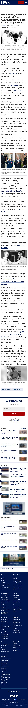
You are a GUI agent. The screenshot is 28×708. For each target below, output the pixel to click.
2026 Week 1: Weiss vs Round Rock (9, 540)
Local (2, 577)
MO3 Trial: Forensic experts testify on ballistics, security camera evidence (9, 452)
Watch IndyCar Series (4, 670)
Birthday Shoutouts (15, 577)
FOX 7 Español (4, 599)
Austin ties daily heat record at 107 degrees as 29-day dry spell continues (18, 496)
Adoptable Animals (17, 588)
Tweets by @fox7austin (6, 568)
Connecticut (17, 389)
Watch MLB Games (4, 664)
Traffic (2, 578)
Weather (16, 617)
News (3, 575)
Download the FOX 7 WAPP (17, 623)
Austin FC (3, 646)
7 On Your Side (16, 599)
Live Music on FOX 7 (17, 585)
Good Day (16, 575)
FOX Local (4, 594)
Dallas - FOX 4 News (16, 646)
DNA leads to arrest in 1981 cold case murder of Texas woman (8, 457)
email (20, 691)
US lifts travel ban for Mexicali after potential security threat (9, 438)
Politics (3, 582)
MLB (2, 647)
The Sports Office (5, 601)
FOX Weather (16, 630)
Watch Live (21, 2)
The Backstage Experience (4, 612)
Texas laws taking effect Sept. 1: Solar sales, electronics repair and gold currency (18, 476)
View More (23, 428)
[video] (23, 522)
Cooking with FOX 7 (17, 582)
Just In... (3, 428)
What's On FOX (5, 619)
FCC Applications (5, 636)
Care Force (15, 606)
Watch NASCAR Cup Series (5, 667)
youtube (17, 691)
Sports (3, 642)
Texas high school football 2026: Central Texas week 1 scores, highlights (8, 432)
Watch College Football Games (5, 661)
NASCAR (3, 649)
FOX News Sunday (5, 587)
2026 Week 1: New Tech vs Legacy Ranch (9, 534)
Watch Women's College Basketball (5, 676)
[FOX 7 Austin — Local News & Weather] (5, 2)
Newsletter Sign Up (5, 623)
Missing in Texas (17, 607)
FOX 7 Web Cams (17, 628)
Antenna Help (4, 638)
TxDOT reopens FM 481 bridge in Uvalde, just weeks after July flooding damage (18, 489)
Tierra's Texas (4, 597)
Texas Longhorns (5, 644)
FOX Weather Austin (4, 603)
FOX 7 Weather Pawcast (16, 620)
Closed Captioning (5, 632)
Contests (15, 590)
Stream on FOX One (4, 656)
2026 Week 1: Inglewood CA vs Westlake (8, 527)
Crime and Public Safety (5, 584)
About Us (4, 617)
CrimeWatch (16, 597)
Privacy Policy (15, 420)
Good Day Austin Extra (5, 606)
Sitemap (3, 589)
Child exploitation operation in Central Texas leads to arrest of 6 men (18, 469)
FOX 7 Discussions (17, 609)
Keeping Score (16, 580)
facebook (8, 691)
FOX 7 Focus (16, 601)
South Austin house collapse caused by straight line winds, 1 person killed (18, 483)
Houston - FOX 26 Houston (17, 649)
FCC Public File (4, 634)
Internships (3, 631)
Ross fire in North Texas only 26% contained (9, 547)
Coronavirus (17, 25)
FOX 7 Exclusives (16, 594)
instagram (14, 691)
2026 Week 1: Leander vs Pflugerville (9, 520)
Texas (2, 580)
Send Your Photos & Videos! (17, 626)
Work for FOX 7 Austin (5, 628)
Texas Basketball (5, 651)
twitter (11, 691)
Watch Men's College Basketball (5, 673)
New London (14, 85)
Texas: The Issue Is (17, 603)
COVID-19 (13, 74)
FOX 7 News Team (5, 626)
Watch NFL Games (5, 659)
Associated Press (10, 25)
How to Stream (5, 595)
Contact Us (4, 621)
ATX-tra (15, 611)
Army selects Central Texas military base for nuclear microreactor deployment (9, 445)
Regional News (16, 643)
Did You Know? (16, 632)
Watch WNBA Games (4, 680)
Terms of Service (15, 422)
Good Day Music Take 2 (5, 609)
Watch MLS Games (4, 683)
